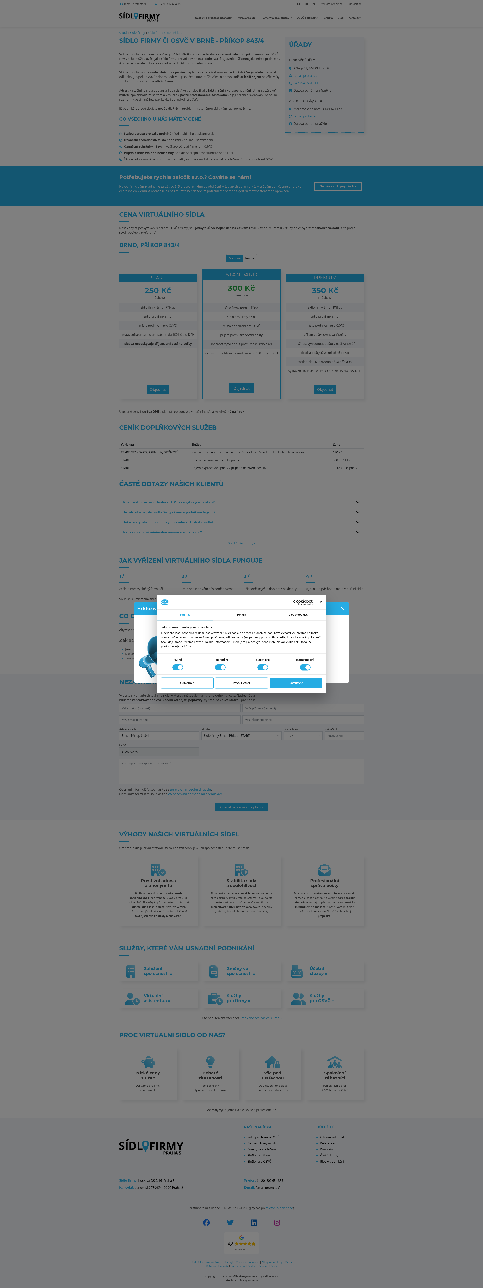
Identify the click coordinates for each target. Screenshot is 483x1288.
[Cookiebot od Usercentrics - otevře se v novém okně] (296, 602)
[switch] (220, 667)
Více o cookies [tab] (298, 614)
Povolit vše (295, 683)
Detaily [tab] (241, 614)
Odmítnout (187, 683)
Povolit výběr (241, 683)
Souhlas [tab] (184, 614)
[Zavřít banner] (321, 602)
